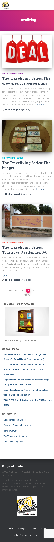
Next (26, 295)
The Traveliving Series (12, 73)
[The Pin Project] (6, 5)
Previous (13, 291)
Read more (39, 105)
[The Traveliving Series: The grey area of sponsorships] (27, 51)
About (11, 529)
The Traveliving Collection (16, 436)
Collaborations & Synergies (17, 420)
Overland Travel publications (17, 425)
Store (43, 529)
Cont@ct (22, 529)
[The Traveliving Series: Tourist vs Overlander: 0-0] (27, 220)
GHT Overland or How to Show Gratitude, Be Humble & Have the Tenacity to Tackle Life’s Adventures (24, 369)
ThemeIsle (36, 535)
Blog (34, 529)
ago (26, 109)
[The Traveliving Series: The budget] (27, 136)
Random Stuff (10, 431)
